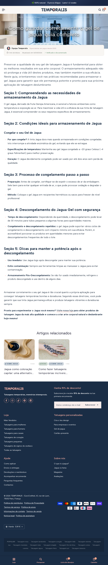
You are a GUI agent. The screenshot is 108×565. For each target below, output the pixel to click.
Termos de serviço (12, 507)
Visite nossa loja (65, 310)
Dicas (43, 364)
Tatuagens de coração (14, 437)
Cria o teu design (61, 420)
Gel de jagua (59, 429)
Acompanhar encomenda (15, 476)
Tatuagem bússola (78, 548)
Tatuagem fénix (51, 548)
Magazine (58, 472)
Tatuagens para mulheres (15, 425)
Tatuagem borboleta (38, 542)
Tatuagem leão (70, 542)
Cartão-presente (61, 433)
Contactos (8, 485)
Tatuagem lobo (35, 545)
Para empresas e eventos (65, 425)
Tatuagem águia (37, 548)
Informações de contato (14, 511)
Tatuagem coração (55, 542)
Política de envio (28, 507)
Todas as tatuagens (12, 450)
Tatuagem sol (64, 548)
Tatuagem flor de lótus (67, 545)
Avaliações (58, 476)
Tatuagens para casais (13, 433)
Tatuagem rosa (22, 542)
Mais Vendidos (10, 420)
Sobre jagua (12, 364)
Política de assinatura (25, 516)
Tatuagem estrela (84, 542)
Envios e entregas (11, 468)
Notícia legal (9, 516)
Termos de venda (33, 511)
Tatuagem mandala (20, 545)
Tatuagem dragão (49, 545)
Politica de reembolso (13, 503)
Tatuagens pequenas (13, 442)
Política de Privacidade (34, 503)
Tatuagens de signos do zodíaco (18, 446)
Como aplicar (10, 464)
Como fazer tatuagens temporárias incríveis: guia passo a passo (53, 373)
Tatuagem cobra (84, 545)
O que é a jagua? (61, 464)
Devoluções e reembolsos (15, 472)
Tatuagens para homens (14, 429)
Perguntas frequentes (13, 481)
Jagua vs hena (60, 468)
